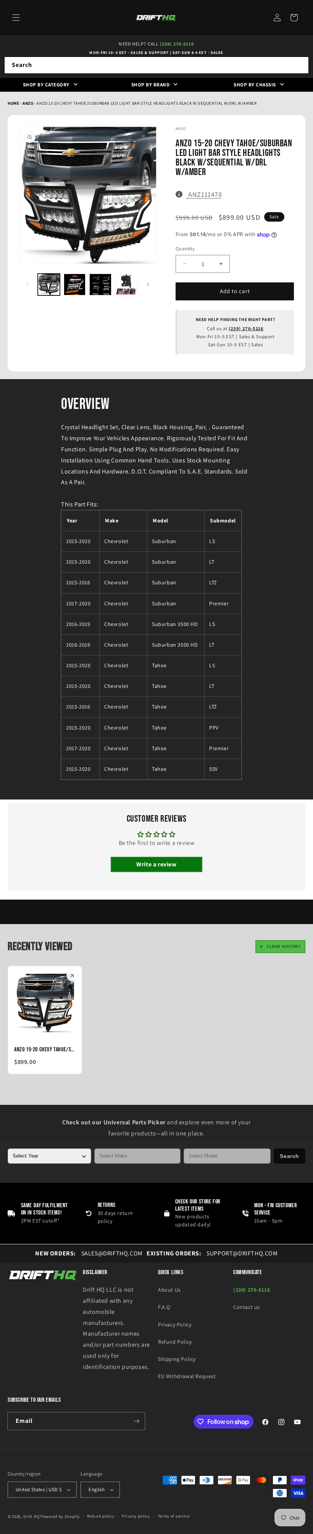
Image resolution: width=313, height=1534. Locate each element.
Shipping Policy (177, 1359)
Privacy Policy (174, 1324)
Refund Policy (175, 1341)
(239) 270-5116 (177, 44)
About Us (169, 1289)
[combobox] (156, 65)
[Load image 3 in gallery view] (100, 285)
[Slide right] (148, 284)
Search (289, 1156)
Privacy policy (136, 1516)
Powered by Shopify (60, 1516)
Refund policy (100, 1516)
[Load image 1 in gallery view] (49, 285)
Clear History (284, 947)
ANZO (28, 103)
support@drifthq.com (212, 1253)
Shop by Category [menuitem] (46, 84)
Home (13, 103)
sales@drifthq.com (88, 1253)
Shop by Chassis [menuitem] (255, 84)
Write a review (156, 864)
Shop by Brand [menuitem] (150, 84)
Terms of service (174, 1516)
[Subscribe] (136, 1421)
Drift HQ (31, 1516)
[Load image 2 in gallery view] (75, 285)
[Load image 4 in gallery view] (126, 285)
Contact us (246, 1307)
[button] (16, 17)
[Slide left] (27, 284)
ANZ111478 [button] (205, 194)
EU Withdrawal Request (187, 1376)
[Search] (300, 65)
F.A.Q (164, 1307)
